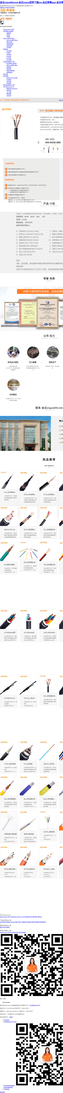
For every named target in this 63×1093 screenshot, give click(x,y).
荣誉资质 (9, 94)
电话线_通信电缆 (29, 834)
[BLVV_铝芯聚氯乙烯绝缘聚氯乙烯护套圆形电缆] (48, 785)
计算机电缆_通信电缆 (10, 834)
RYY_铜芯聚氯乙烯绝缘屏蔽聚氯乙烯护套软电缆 (50, 529)
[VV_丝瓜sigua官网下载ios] (9, 619)
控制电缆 (9, 33)
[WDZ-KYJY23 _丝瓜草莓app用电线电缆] (9, 516)
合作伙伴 (9, 95)
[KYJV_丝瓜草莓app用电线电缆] (48, 481)
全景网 (11, 1017)
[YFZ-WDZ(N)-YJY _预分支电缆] (9, 685)
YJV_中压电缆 (28, 763)
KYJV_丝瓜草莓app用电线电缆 (50, 494)
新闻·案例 (5, 76)
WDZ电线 (9, 51)
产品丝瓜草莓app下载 (8, 61)
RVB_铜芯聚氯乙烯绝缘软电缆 (50, 564)
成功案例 (9, 83)
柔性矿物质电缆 (11, 70)
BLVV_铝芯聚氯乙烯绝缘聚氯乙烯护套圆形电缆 (50, 799)
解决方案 (5, 74)
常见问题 (9, 81)
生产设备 (24, 916)
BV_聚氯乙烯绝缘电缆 (10, 564)
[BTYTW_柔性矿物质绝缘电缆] (28, 855)
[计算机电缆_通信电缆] (9, 820)
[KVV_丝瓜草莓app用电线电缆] (9, 480)
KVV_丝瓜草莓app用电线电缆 (10, 492)
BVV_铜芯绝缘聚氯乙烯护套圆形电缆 (10, 799)
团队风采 (29, 916)
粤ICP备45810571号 (35, 1005)
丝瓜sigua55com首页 (8, 29)
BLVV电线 (9, 60)
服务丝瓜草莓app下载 (8, 85)
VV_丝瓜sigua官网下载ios (10, 632)
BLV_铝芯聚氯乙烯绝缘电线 (30, 799)
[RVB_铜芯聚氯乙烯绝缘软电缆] (48, 551)
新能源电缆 (9, 72)
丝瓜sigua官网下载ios (8, 38)
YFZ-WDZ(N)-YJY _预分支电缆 (10, 698)
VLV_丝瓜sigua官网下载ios (30, 632)
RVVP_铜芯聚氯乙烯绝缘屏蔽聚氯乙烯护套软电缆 (30, 529)
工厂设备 (9, 92)
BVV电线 (9, 56)
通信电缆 (9, 68)
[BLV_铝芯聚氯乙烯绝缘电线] (28, 785)
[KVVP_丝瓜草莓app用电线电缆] (28, 481)
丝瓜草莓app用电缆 (8, 31)
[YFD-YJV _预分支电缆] (28, 685)
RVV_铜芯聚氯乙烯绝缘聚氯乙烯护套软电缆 (50, 696)
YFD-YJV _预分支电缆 (30, 698)
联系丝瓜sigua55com (12, 88)
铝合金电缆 (9, 45)
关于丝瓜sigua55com (8, 86)
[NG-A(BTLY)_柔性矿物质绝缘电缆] (48, 855)
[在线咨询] (6, 1020)
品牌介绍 (9, 90)
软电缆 (8, 34)
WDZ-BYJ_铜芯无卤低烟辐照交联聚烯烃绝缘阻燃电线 (50, 763)
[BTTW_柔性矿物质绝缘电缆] (9, 855)
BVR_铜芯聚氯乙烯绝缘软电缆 (30, 562)
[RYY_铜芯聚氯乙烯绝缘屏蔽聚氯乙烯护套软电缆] (48, 516)
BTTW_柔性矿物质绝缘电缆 (10, 869)
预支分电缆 (9, 42)
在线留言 (7, 7)
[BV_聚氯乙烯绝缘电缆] (9, 551)
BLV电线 (9, 58)
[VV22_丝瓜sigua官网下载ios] (48, 619)
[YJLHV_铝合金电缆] (9, 750)
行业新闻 (9, 79)
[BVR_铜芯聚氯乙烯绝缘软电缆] (28, 550)
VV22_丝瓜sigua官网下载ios (50, 632)
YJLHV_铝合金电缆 (10, 763)
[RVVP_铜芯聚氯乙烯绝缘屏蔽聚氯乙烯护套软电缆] (28, 516)
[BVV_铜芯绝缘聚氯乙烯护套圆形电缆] (9, 785)
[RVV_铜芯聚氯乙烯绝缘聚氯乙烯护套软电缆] (48, 683)
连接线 (8, 36)
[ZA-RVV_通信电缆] (48, 819)
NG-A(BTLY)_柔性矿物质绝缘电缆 (50, 869)
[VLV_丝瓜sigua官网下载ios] (28, 619)
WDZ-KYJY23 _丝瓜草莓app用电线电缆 (10, 529)
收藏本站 (2, 7)
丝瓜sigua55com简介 (5, 916)
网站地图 (12, 7)
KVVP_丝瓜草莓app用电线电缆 (30, 494)
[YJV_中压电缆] (28, 750)
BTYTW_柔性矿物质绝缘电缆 (30, 869)
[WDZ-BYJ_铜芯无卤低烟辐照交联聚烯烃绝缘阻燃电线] (48, 750)
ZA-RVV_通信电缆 (49, 831)
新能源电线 (43, 922)
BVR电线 (9, 54)
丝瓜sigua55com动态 (12, 77)
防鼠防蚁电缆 (10, 43)
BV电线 (8, 52)
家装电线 (5, 49)
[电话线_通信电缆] (28, 820)
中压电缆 (9, 47)
